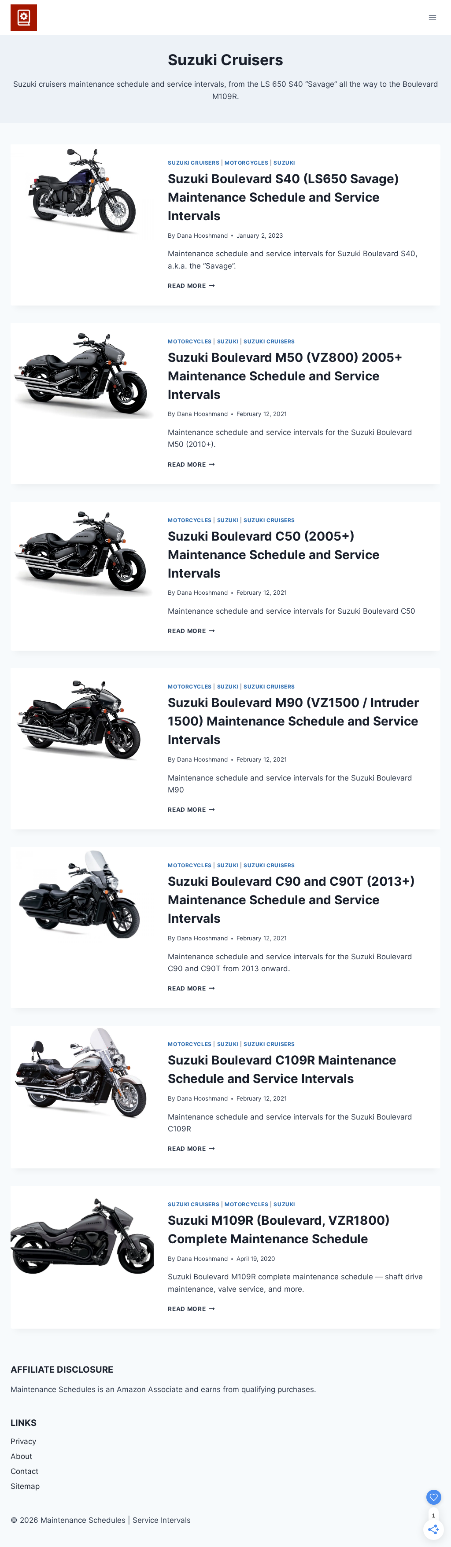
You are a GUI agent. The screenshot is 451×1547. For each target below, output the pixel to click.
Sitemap (25, 1486)
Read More (191, 285)
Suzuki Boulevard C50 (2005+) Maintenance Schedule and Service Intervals (274, 555)
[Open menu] (432, 17)
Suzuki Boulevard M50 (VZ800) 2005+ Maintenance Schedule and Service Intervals (285, 376)
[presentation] (82, 192)
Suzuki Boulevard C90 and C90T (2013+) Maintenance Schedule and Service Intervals (291, 900)
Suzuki (284, 162)
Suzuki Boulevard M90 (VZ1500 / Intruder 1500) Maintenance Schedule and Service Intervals (293, 721)
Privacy (23, 1441)
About (21, 1456)
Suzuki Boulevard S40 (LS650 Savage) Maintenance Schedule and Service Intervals (283, 197)
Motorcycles (247, 162)
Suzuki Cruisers (193, 162)
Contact (24, 1471)
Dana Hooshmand (202, 235)
